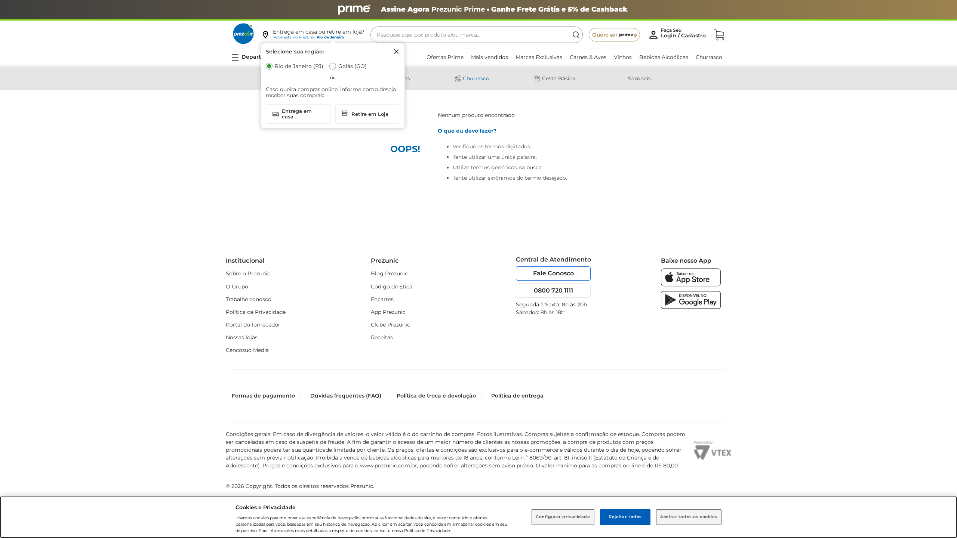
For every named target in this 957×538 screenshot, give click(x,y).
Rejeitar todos (625, 516)
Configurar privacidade (563, 516)
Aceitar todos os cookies (688, 516)
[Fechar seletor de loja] (396, 52)
